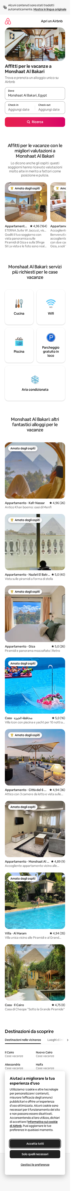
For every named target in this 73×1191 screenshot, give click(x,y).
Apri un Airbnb (52, 21)
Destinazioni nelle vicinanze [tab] (23, 1040)
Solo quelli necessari (35, 1154)
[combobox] (35, 95)
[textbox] (20, 109)
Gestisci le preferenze (35, 1165)
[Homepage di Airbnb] (8, 21)
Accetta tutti (35, 1143)
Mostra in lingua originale (49, 9)
